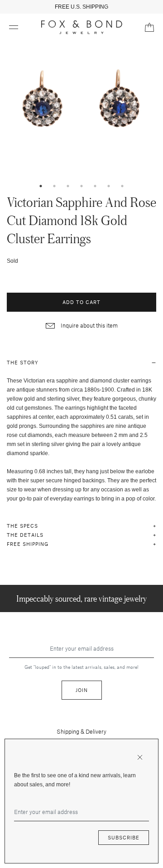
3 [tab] (67, 186)
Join (82, 690)
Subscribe (123, 837)
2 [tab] (54, 186)
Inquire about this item (88, 325)
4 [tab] (81, 186)
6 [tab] (108, 186)
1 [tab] (40, 186)
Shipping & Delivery (81, 731)
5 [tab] (95, 186)
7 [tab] (122, 186)
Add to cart (81, 302)
